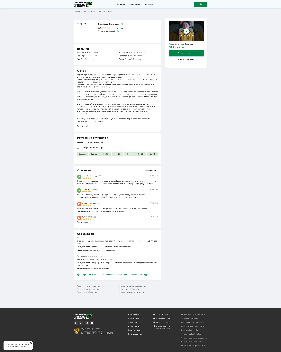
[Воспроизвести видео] (186, 31)
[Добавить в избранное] (121, 24)
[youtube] (92, 323)
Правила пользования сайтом (192, 342)
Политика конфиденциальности (192, 326)
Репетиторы (120, 4)
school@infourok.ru (163, 318)
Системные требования (189, 318)
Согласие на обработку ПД (191, 334)
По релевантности (149, 170)
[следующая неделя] (120, 147)
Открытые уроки (134, 318)
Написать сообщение (186, 59)
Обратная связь (162, 314)
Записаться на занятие (186, 53)
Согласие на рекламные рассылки (194, 338)
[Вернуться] (3, 176)
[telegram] (87, 323)
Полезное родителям (135, 334)
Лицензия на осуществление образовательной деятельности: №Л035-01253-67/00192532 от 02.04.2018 (97, 331)
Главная (77, 11)
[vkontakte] (81, 323)
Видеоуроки (149, 4)
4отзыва (119, 28)
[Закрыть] (31, 343)
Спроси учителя (135, 4)
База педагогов (89, 11)
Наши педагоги (133, 314)
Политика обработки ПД (190, 330)
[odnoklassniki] (76, 323)
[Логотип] (83, 4)
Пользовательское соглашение (192, 322)
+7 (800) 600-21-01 (163, 326)
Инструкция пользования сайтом (193, 314)
